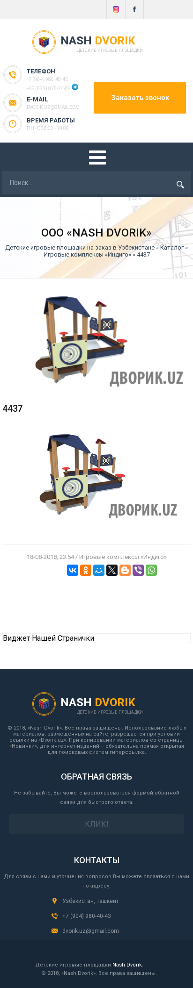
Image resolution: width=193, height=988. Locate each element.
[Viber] (138, 570)
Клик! (97, 824)
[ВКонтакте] (72, 570)
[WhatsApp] (151, 570)
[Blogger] (125, 570)
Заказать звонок (140, 97)
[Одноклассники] (85, 570)
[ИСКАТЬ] (180, 184)
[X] (112, 570)
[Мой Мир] (98, 570)
